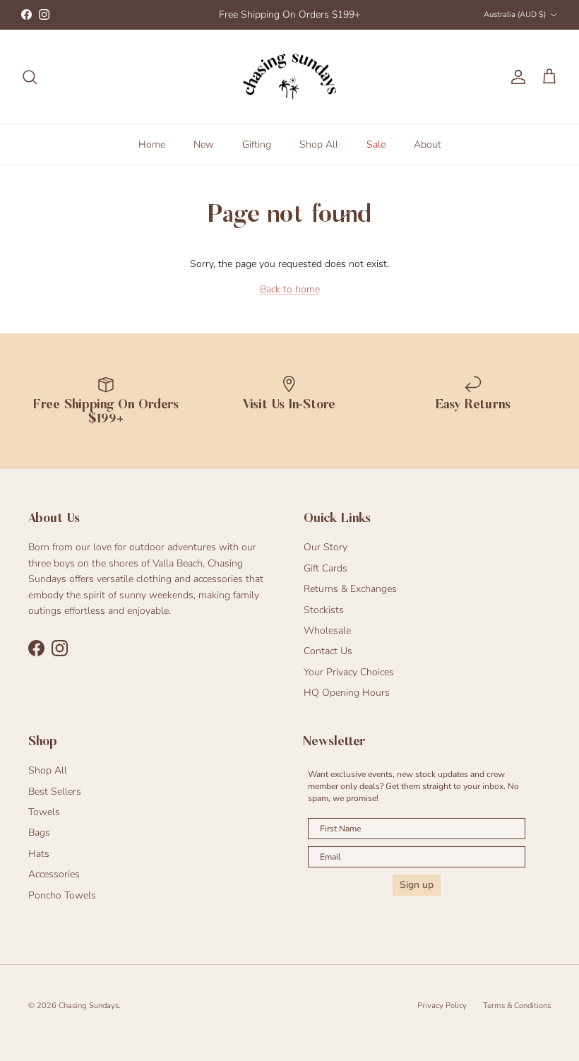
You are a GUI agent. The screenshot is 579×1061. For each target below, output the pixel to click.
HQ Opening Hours (347, 692)
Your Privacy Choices (349, 672)
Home (151, 144)
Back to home (290, 289)
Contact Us (328, 651)
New (203, 144)
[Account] (515, 77)
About (427, 144)
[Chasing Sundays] (289, 77)
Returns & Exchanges (350, 588)
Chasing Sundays (89, 1005)
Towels (44, 812)
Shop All (318, 144)
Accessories (54, 874)
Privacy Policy (442, 1005)
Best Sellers (54, 791)
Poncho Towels (62, 895)
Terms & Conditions (517, 1005)
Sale (376, 144)
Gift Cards (325, 568)
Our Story (325, 547)
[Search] (29, 77)
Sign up (417, 884)
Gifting (256, 144)
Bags (39, 832)
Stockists (324, 610)
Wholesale (327, 630)
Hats (38, 853)
